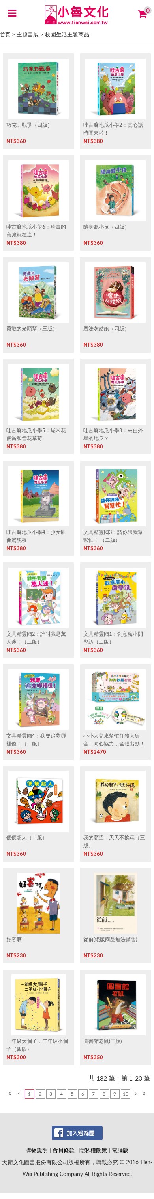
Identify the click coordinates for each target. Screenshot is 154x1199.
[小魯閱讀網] (77, 14)
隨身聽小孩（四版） (106, 227)
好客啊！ (16, 939)
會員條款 (64, 1150)
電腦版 (120, 1150)
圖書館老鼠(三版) (102, 1041)
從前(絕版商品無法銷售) (110, 939)
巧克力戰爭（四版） (29, 125)
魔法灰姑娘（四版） (106, 328)
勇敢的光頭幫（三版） (32, 328)
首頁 (5, 35)
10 (125, 1094)
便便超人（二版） (26, 837)
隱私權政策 (93, 1150)
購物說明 (37, 1150)
